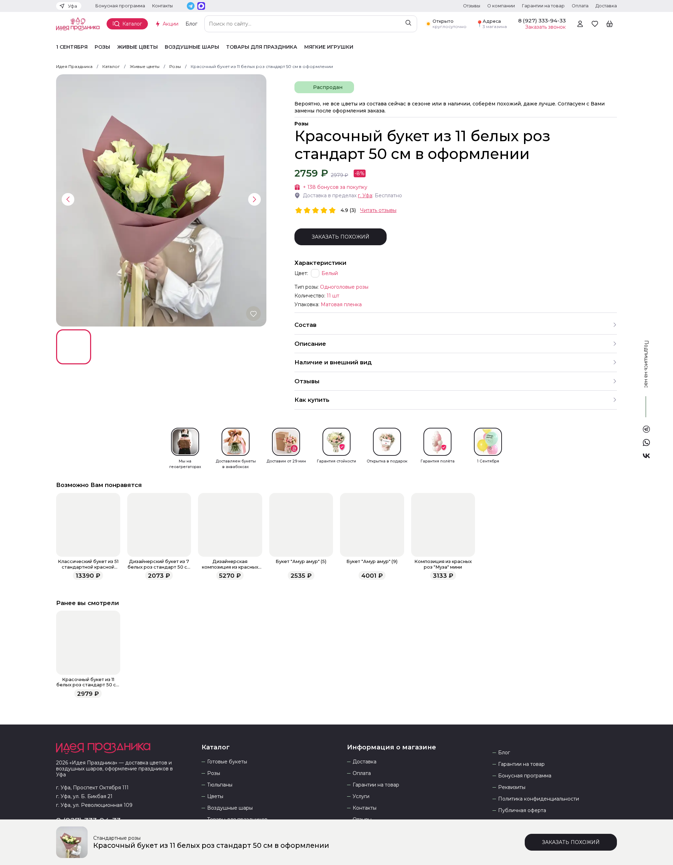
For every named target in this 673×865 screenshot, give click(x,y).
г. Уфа (365, 195)
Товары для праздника (261, 47)
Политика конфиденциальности (538, 799)
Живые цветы (137, 47)
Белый (329, 273)
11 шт (333, 296)
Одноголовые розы (344, 287)
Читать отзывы (378, 210)
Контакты (162, 5)
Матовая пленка (341, 304)
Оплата (580, 5)
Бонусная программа (120, 5)
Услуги (361, 796)
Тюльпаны (219, 785)
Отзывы (471, 5)
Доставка (606, 5)
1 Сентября (72, 47)
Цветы (215, 796)
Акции (170, 24)
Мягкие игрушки (328, 47)
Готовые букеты (227, 762)
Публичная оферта (522, 810)
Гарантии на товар (543, 5)
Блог (191, 24)
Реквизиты (511, 787)
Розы (102, 47)
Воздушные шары (192, 47)
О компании (501, 5)
